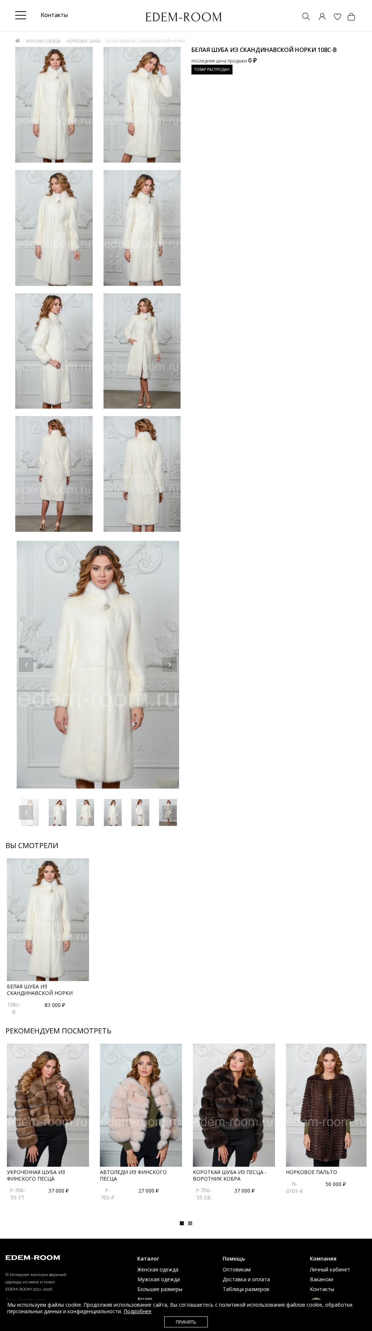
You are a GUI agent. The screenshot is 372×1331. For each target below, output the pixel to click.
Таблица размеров (246, 1289)
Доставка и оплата (246, 1279)
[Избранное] (334, 17)
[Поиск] (302, 17)
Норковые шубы (83, 41)
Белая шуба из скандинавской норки (40, 989)
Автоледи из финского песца (133, 1175)
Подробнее (137, 1311)
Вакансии (321, 1279)
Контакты (322, 1289)
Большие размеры (159, 1289)
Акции (144, 1298)
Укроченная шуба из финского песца (36, 1175)
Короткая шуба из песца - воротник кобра (230, 1175)
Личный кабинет (330, 1269)
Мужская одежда (158, 1279)
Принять (186, 1322)
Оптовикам (237, 1269)
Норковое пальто (311, 1172)
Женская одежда (43, 41)
